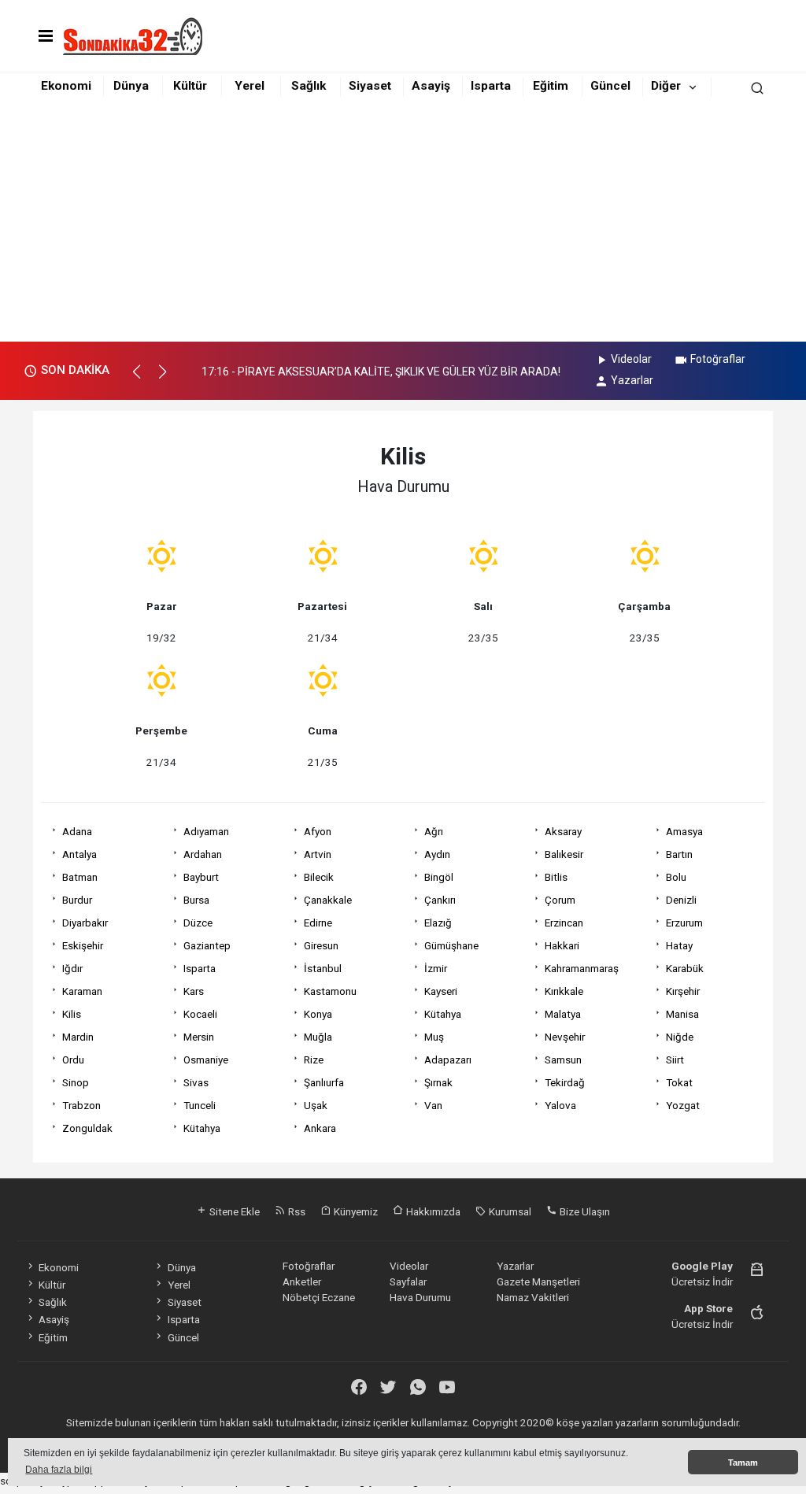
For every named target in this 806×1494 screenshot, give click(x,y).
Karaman (82, 991)
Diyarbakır (85, 922)
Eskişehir (82, 945)
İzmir (435, 968)
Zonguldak (87, 1128)
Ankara (320, 1128)
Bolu (676, 877)
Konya (318, 1014)
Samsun (563, 1059)
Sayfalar (408, 1281)
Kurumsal (508, 1211)
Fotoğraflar (717, 359)
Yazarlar (632, 380)
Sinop (75, 1082)
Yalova (560, 1105)
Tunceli (199, 1105)
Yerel (249, 86)
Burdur (77, 899)
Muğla (318, 1036)
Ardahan (202, 854)
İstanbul (323, 968)
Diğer (666, 86)
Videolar (631, 359)
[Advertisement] (403, 223)
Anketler (302, 1281)
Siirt (675, 1059)
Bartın (679, 854)
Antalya (79, 854)
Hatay (679, 945)
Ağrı (433, 831)
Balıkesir (564, 854)
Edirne (318, 922)
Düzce (198, 922)
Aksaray (563, 831)
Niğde (679, 1036)
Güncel (610, 86)
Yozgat (683, 1105)
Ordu (73, 1059)
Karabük (685, 968)
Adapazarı (447, 1059)
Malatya (563, 1014)
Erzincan (564, 922)
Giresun (321, 945)
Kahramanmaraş (582, 968)
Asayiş (431, 86)
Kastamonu (330, 991)
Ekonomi (66, 86)
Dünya (131, 86)
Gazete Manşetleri (538, 1281)
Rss (295, 1211)
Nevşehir (565, 1036)
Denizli (681, 899)
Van (433, 1105)
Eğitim (550, 86)
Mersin (198, 1036)
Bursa (196, 899)
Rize (314, 1059)
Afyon (317, 831)
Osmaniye (205, 1059)
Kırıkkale (564, 991)
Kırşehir (683, 991)
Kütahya (442, 1014)
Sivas (196, 1082)
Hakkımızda (432, 1211)
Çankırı (440, 899)
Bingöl (438, 877)
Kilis (71, 1014)
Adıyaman (206, 831)
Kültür (190, 86)
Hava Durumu (420, 1297)
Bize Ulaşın (583, 1211)
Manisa (682, 1014)
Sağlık (308, 86)
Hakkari (562, 945)
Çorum (560, 899)
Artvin (317, 854)
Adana (77, 831)
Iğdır (72, 968)
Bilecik (319, 877)
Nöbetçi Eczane (319, 1297)
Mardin (78, 1036)
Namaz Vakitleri (533, 1297)
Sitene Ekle (233, 1211)
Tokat (679, 1082)
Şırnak (438, 1082)
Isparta (491, 86)
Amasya (684, 831)
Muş (434, 1036)
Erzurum (684, 922)
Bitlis (556, 877)
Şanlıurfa (324, 1082)
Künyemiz (354, 1211)
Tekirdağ (565, 1082)
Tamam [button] (743, 1462)
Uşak (315, 1105)
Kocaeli (200, 1014)
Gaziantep (207, 945)
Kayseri (440, 991)
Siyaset (370, 86)
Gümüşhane (451, 945)
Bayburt (201, 877)
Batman (80, 877)
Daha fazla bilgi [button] (58, 1469)
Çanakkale (328, 899)
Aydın (437, 854)
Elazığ (438, 922)
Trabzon (81, 1105)
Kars (193, 991)
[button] (143, 378)
